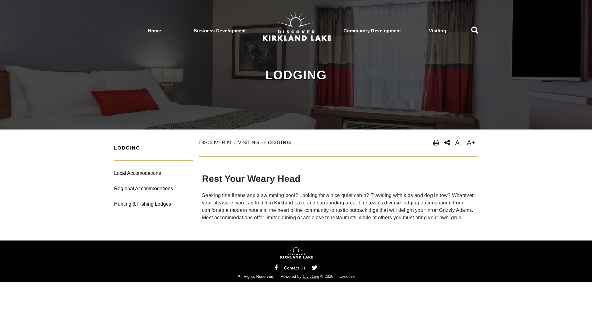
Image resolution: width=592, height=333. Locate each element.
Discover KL (216, 142)
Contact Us (295, 267)
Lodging (127, 147)
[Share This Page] (447, 142)
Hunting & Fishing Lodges (142, 204)
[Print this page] (436, 142)
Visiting (437, 30)
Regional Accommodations (143, 188)
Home (154, 30)
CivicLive (311, 276)
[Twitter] (315, 268)
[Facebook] (276, 268)
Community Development (372, 30)
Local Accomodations (137, 173)
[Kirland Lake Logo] (296, 254)
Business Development (220, 30)
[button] (474, 31)
